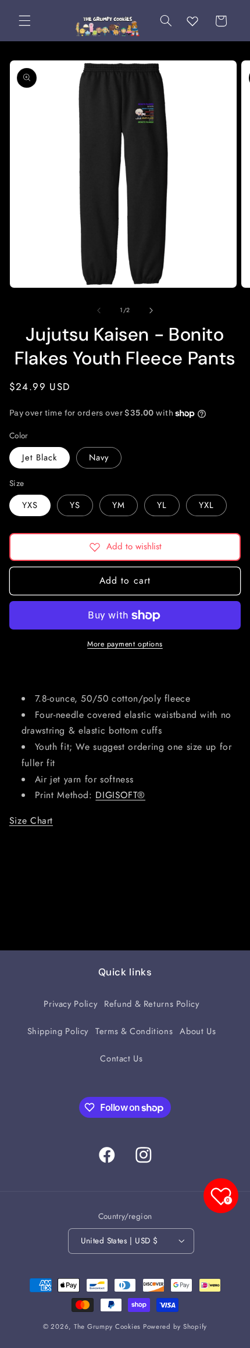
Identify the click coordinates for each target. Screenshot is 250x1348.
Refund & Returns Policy (151, 1003)
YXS (30, 505)
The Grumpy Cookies (107, 1326)
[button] (24, 21)
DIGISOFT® (120, 795)
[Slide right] (151, 310)
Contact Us (121, 1058)
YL (162, 505)
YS (75, 505)
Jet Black (39, 457)
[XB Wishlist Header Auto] (192, 21)
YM (118, 505)
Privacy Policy (70, 1003)
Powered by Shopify (175, 1326)
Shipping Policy (57, 1031)
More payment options (125, 644)
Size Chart (31, 820)
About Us (198, 1031)
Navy (99, 457)
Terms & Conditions (134, 1031)
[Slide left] (99, 310)
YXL (206, 505)
